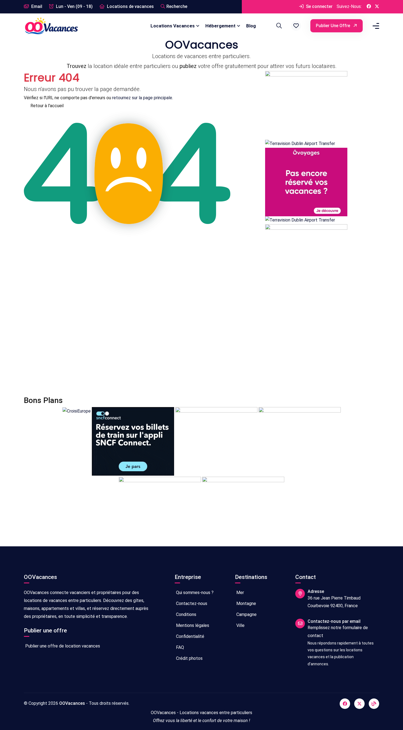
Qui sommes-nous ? (194, 592)
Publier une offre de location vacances (62, 646)
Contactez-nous (191, 603)
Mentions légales (192, 625)
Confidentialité (189, 636)
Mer (239, 592)
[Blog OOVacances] (374, 703)
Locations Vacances (173, 26)
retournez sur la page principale (142, 97)
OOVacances (72, 703)
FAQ (179, 647)
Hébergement (220, 26)
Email (36, 6)
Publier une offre (333, 25)
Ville (240, 625)
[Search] (278, 26)
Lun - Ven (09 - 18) (74, 6)
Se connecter (319, 6)
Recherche (176, 6)
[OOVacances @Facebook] (369, 7)
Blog (251, 26)
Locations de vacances (130, 6)
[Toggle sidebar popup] (375, 26)
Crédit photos (189, 658)
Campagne (246, 614)
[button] (296, 26)
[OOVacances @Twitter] (377, 7)
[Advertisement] (188, 344)
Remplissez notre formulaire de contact (338, 631)
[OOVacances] (51, 25)
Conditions (185, 614)
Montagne (245, 603)
